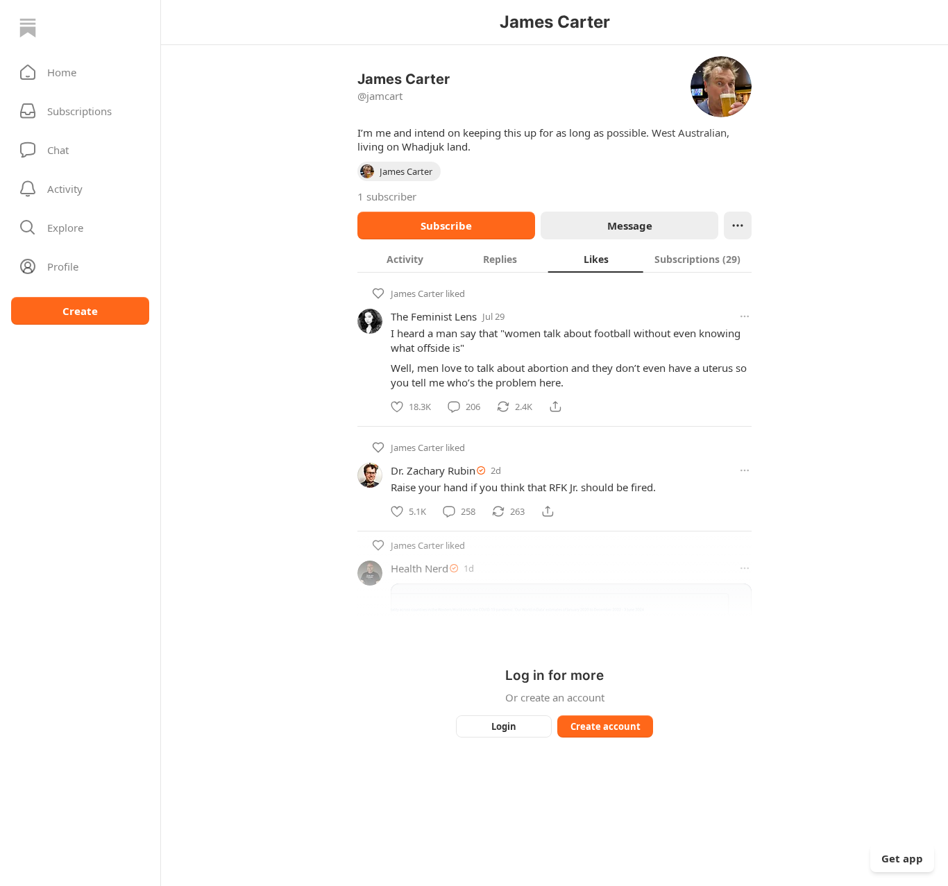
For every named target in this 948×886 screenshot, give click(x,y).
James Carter (417, 293)
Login (503, 726)
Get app (902, 858)
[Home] (27, 27)
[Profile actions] (738, 225)
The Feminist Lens (434, 316)
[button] (80, 72)
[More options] (745, 316)
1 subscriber (386, 196)
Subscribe (446, 225)
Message (629, 225)
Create (80, 311)
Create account (605, 726)
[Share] (555, 406)
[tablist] (554, 259)
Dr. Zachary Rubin (433, 470)
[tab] (404, 259)
